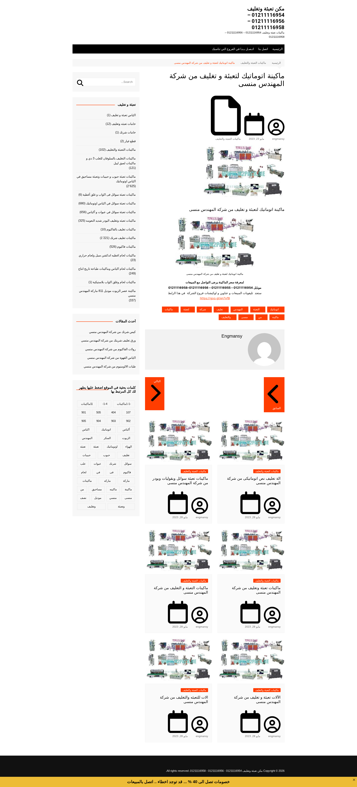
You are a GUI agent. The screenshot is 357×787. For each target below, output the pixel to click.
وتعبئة (121, 506)
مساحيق (97, 489)
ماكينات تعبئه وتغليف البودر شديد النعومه (111, 220)
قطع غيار (130, 141)
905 (83, 420)
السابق (277, 408)
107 (128, 412)
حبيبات (87, 455)
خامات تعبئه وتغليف (124, 123)
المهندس (238, 309)
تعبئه (83, 446)
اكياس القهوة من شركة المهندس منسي (111, 357)
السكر (107, 438)
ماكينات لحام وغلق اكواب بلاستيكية (114, 282)
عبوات (97, 463)
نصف (83, 497)
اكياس (85, 429)
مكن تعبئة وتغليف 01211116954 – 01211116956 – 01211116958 (265, 18)
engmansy (278, 138)
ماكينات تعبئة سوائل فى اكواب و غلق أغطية (109, 194)
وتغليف (91, 506)
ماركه (107, 480)
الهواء (128, 446)
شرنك (112, 463)
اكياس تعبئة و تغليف (123, 115)
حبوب (106, 455)
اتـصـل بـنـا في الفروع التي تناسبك (233, 49)
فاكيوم (127, 472)
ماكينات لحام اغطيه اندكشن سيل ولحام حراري (107, 255)
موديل (97, 497)
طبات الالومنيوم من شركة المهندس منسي (110, 366)
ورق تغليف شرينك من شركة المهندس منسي (108, 340)
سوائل (128, 463)
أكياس (126, 429)
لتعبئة (186, 309)
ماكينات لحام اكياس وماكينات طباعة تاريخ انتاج (107, 268)
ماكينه (113, 489)
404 (113, 412)
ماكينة (275, 317)
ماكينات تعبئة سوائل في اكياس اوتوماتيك (111, 203)
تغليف (219, 309)
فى (111, 472)
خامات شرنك (128, 132)
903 (113, 420)
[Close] (354, 780)
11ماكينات (87, 403)
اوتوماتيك (112, 446)
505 (98, 412)
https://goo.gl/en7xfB (215, 298)
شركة (203, 309)
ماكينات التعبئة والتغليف (228, 138)
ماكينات (169, 309)
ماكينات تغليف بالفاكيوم (121, 229)
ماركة (126, 480)
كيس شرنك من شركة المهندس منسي (112, 331)
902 (128, 420)
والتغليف (226, 317)
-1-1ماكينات (124, 403)
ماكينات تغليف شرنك (123, 237)
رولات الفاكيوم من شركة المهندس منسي (110, 349)
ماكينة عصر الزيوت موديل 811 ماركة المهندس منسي (107, 293)
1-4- (104, 403)
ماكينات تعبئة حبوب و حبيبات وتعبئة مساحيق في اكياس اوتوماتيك (106, 179)
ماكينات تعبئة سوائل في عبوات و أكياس (111, 212)
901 (83, 412)
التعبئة (256, 309)
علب (83, 463)
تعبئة (96, 446)
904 (98, 420)
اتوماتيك (274, 309)
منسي (113, 497)
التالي (157, 381)
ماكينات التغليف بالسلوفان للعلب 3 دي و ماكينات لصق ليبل (111, 161)
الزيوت (126, 438)
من (260, 317)
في (98, 472)
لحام (83, 472)
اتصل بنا (263, 49)
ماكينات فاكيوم (126, 246)
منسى (244, 317)
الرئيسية (277, 49)
